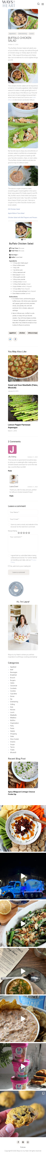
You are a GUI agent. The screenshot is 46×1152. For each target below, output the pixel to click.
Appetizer (12, 33)
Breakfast (13, 675)
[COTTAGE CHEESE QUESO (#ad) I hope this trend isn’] (23, 1019)
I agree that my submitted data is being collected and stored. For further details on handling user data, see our (24, 559)
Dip (11, 699)
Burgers (13, 680)
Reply (10, 471)
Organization (14, 723)
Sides (12, 736)
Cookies (13, 691)
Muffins (12, 720)
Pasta (12, 728)
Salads (12, 731)
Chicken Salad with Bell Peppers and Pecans (22, 217)
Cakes (12, 683)
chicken (22, 333)
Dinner (12, 696)
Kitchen (12, 710)
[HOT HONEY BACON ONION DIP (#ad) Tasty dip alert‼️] (23, 828)
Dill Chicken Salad (14, 209)
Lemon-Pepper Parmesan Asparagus (19, 426)
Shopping (13, 734)
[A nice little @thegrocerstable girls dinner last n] (23, 971)
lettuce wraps (33, 333)
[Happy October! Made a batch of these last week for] (23, 1114)
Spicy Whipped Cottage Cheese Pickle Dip (21, 793)
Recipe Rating (12, 531)
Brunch (12, 678)
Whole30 (13, 752)
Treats (12, 750)
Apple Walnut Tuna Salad (16, 213)
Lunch (31, 33)
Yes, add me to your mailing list (20, 566)
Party (12, 726)
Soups (12, 744)
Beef (11, 670)
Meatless (13, 718)
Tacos (12, 747)
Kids (11, 707)
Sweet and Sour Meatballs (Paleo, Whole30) (23, 386)
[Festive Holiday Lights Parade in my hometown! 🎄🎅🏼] (23, 876)
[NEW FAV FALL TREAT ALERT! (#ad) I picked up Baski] (23, 1066)
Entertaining (23, 33)
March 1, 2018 (12, 431)
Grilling (12, 704)
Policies (23, 1147)
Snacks (12, 742)
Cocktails (13, 688)
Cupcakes (13, 694)
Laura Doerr (14, 486)
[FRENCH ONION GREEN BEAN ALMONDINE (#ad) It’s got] (23, 923)
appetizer (12, 333)
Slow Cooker (14, 739)
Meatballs (13, 715)
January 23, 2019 (13, 391)
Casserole (13, 686)
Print (24, 239)
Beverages (13, 672)
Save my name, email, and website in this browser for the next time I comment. (24, 526)
